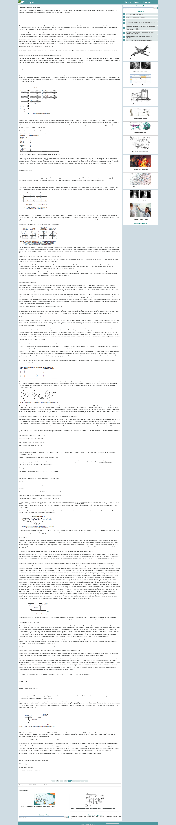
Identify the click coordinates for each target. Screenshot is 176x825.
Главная (128, 2)
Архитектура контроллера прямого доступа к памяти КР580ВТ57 (140, 23)
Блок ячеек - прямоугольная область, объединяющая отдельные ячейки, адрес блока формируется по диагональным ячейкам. (140, 28)
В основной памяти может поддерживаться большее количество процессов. (140, 32)
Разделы (138, 2)
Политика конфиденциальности (112, 823)
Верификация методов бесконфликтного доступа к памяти (139, 36)
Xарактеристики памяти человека (135, 17)
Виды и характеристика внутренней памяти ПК (139, 40)
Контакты (148, 2)
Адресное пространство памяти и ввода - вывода (139, 19)
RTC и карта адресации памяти (134, 14)
